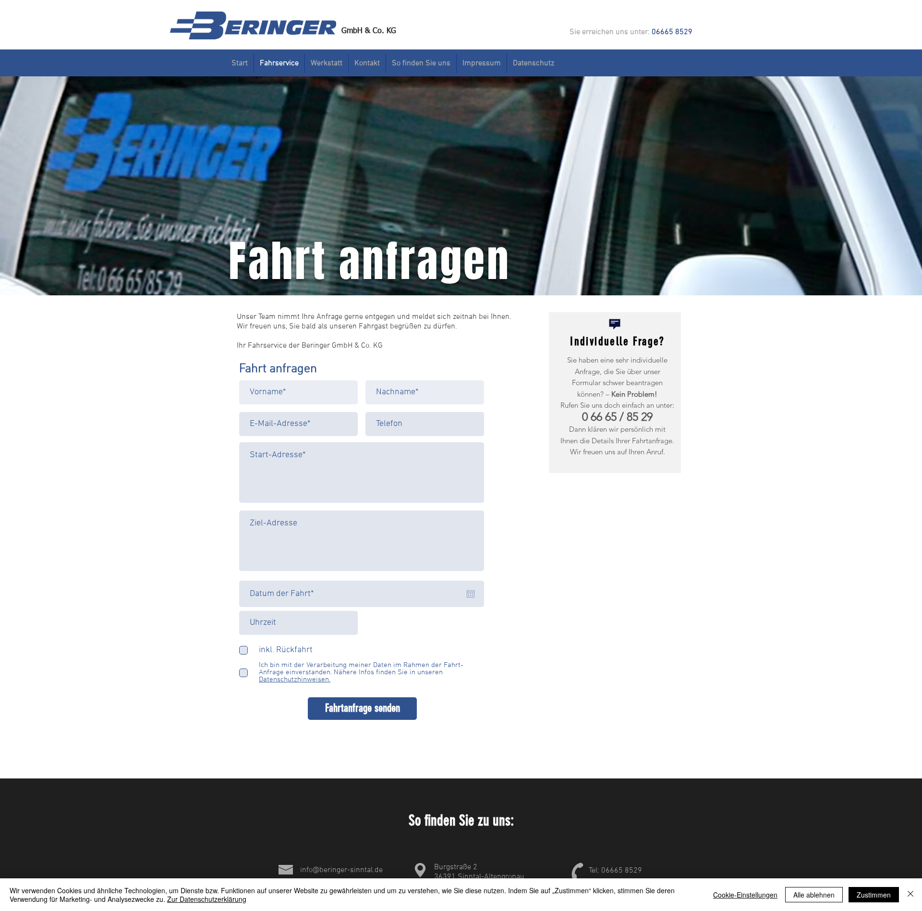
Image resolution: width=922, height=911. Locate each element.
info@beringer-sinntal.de (341, 870)
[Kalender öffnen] (470, 594)
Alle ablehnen (814, 894)
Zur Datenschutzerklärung (206, 899)
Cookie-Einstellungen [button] (745, 894)
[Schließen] (910, 894)
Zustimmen (874, 894)
